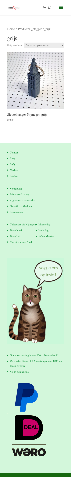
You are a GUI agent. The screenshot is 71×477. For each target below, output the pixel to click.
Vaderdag (43, 230)
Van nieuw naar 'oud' (21, 242)
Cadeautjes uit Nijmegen (23, 224)
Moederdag (44, 224)
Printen (14, 176)
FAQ (12, 164)
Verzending (16, 188)
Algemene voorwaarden (22, 200)
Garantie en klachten (21, 206)
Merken (14, 170)
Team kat (15, 236)
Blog (12, 158)
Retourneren (16, 212)
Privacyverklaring (19, 194)
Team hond (16, 230)
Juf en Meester (46, 236)
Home (11, 29)
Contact (14, 152)
